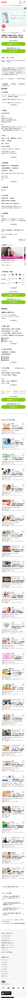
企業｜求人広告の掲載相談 (6, 952)
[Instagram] (3, 988)
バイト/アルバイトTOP (7, 919)
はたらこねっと (4, 971)
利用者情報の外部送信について (7, 942)
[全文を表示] (25, 5)
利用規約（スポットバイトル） (7, 945)
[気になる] (24, 30)
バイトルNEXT (4, 962)
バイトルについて (5, 949)
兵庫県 (16, 919)
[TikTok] (23, 988)
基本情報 (5, 84)
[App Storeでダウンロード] (6, 993)
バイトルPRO (4, 969)
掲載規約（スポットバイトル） (7, 947)
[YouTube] (13, 988)
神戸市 (21, 919)
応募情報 (13, 84)
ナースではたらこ (5, 973)
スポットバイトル (5, 959)
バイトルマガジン (5, 966)
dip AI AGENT (4, 964)
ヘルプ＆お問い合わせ (6, 935)
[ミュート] (21, 257)
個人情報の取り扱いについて (7, 940)
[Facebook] (8, 988)
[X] (18, 988)
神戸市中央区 (6, 921)
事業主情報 (22, 84)
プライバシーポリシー (6, 938)
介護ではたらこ (4, 976)
